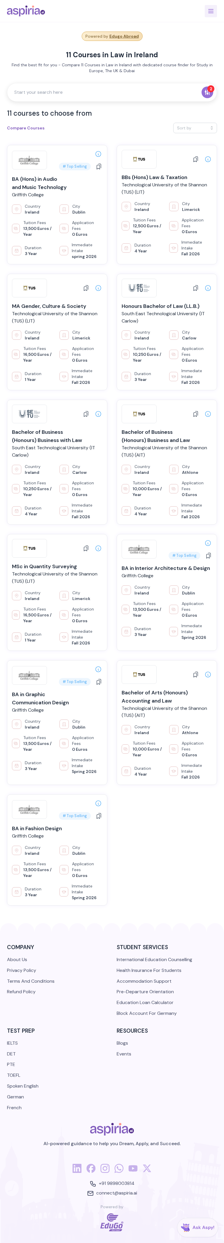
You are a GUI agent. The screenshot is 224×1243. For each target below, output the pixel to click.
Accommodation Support (144, 981)
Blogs (122, 1043)
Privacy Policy (21, 970)
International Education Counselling (154, 959)
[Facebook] (91, 1172)
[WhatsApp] (119, 1172)
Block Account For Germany (147, 1013)
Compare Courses (26, 128)
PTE (11, 1064)
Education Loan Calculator (145, 1002)
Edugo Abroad (124, 36)
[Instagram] (105, 1172)
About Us (17, 959)
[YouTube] (133, 1172)
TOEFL (13, 1075)
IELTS (12, 1043)
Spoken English (22, 1086)
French (14, 1108)
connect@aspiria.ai (116, 1193)
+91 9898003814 (116, 1183)
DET (11, 1054)
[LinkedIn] (77, 1172)
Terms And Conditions (31, 981)
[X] (147, 1172)
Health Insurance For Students (149, 970)
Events (124, 1054)
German (15, 1097)
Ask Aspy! (203, 1227)
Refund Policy (21, 992)
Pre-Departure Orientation (145, 992)
